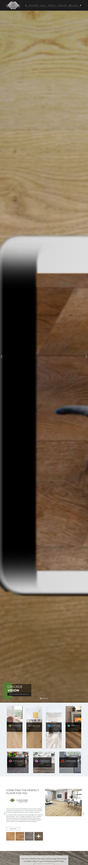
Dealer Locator (33, 5)
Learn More (13, 828)
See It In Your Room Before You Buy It (18, 694)
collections (74, 5)
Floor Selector (62, 5)
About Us (43, 5)
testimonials (51, 5)
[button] (40, 698)
